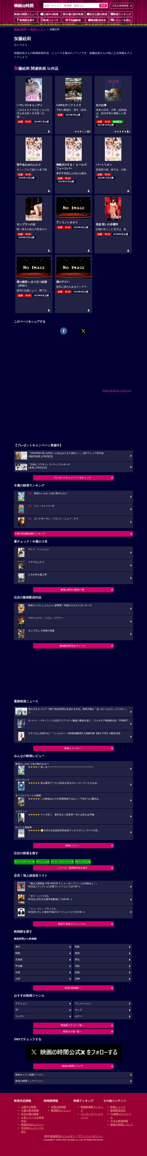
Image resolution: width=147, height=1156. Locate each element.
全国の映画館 (58, 1106)
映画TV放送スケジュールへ (72, 923)
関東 (77, 947)
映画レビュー (72, 845)
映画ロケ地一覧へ (72, 1031)
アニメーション (83, 1003)
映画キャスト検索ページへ (29, 1074)
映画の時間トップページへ (29, 1081)
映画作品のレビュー (32, 1124)
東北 (77, 959)
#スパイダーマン (23, 861)
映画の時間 (20, 29)
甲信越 (18, 966)
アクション (21, 1003)
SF (16, 1010)
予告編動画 (74, 20)
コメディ (20, 1016)
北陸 (77, 966)
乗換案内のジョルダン (62, 1136)
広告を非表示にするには (117, 390)
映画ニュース (50, 20)
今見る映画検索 (120, 5)
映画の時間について (72, 1066)
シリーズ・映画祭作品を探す (72, 867)
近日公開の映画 (98, 14)
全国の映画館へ (72, 987)
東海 (77, 953)
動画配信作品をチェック (72, 645)
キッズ (78, 1010)
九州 (17, 979)
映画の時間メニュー (25, 14)
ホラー (78, 1016)
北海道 (18, 959)
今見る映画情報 (119, 1121)
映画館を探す (27, 20)
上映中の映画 (50, 14)
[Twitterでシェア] (83, 331)
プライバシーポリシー (90, 1136)
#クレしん (42, 861)
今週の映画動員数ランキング (30, 533)
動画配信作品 (98, 20)
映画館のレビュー (61, 1110)
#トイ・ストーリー (61, 861)
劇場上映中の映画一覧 (72, 589)
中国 (17, 972)
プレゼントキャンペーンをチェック (72, 477)
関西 (17, 953)
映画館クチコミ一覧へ (72, 1025)
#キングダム (81, 861)
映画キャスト (38, 29)
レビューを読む (122, 20)
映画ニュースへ (72, 748)
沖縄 (77, 979)
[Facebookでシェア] (63, 331)
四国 (77, 972)
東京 (17, 947)
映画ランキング (122, 14)
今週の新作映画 (74, 14)
